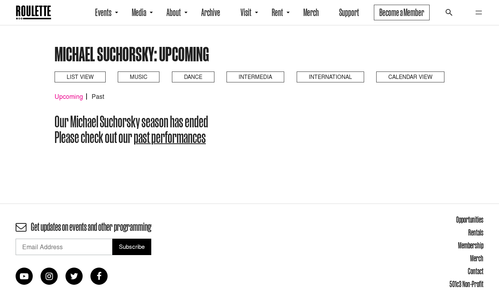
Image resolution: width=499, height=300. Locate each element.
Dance (193, 76)
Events (103, 12)
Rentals (475, 232)
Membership (470, 245)
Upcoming (69, 96)
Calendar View (410, 76)
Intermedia (255, 76)
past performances (170, 137)
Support (349, 12)
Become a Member (401, 12)
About (173, 12)
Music (138, 76)
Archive (210, 12)
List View (80, 76)
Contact (475, 271)
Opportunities (469, 219)
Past (98, 96)
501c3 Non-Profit (466, 284)
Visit (246, 12)
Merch (311, 12)
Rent (277, 12)
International (330, 76)
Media (139, 12)
